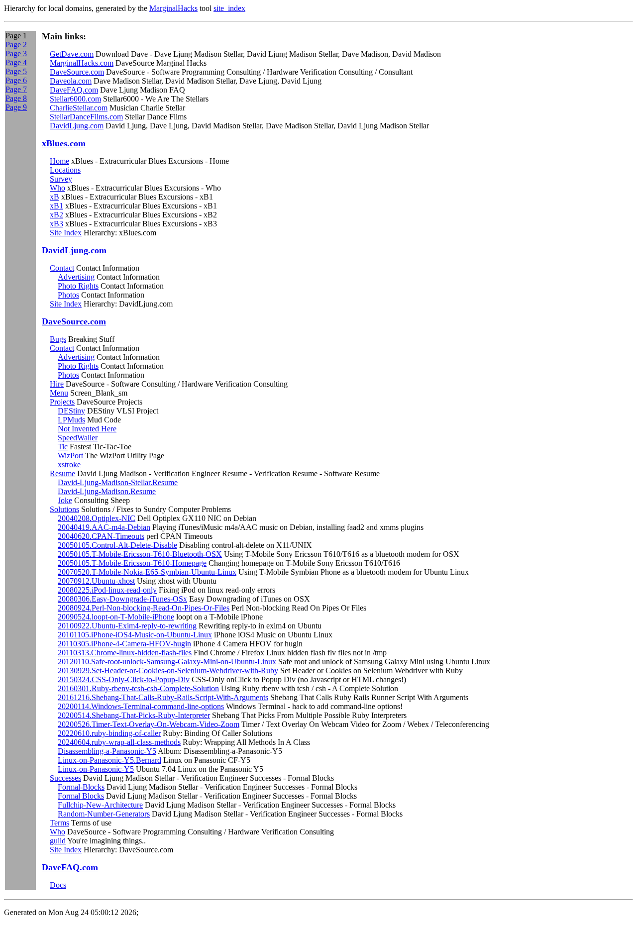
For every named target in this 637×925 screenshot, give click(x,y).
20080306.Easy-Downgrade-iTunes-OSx (122, 599)
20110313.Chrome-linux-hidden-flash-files (125, 652)
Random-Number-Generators (104, 814)
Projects (62, 402)
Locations (65, 170)
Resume (62, 473)
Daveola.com (71, 81)
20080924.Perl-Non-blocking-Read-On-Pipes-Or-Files (143, 608)
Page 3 (16, 53)
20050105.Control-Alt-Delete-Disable (117, 545)
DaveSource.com (77, 72)
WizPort (70, 455)
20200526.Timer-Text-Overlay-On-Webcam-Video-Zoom (148, 724)
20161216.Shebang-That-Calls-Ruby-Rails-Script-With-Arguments (163, 697)
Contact (62, 268)
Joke (65, 500)
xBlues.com (64, 143)
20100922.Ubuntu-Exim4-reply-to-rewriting (127, 625)
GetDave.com (72, 54)
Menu (59, 393)
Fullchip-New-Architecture (100, 805)
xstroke (69, 464)
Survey (61, 179)
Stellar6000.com (75, 99)
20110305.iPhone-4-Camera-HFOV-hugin (124, 643)
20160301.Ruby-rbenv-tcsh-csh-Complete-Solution (138, 688)
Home (59, 161)
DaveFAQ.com (74, 90)
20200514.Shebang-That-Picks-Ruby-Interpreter (134, 715)
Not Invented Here (87, 428)
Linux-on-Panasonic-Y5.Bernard (109, 760)
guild (58, 840)
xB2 (56, 214)
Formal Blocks (81, 796)
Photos (68, 295)
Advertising (76, 277)
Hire (57, 384)
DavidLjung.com (77, 125)
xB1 (56, 206)
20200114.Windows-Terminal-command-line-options (141, 706)
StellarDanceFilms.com (86, 116)
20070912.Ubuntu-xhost (96, 581)
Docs (58, 885)
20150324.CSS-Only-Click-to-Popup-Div (124, 679)
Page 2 (16, 44)
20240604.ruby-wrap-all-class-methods (119, 742)
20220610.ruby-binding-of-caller (109, 733)
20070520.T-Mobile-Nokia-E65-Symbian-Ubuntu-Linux (147, 572)
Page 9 (16, 107)
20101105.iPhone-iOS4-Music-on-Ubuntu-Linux (135, 634)
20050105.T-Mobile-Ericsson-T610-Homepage (132, 563)
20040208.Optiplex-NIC (96, 518)
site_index (229, 8)
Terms (59, 823)
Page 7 (16, 89)
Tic (63, 446)
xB (54, 197)
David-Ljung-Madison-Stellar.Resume (118, 482)
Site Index (66, 232)
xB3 (56, 223)
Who (57, 188)
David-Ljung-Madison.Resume (107, 491)
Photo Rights (78, 286)
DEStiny (71, 411)
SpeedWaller (78, 437)
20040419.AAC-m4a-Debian (104, 527)
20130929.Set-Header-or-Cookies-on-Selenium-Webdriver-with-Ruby (168, 670)
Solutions (64, 509)
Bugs (58, 339)
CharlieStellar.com (78, 107)
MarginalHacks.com (81, 63)
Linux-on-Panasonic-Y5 (96, 769)
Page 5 (16, 71)
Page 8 (16, 98)
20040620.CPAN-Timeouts (101, 536)
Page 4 (16, 62)
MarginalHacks (173, 8)
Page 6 (16, 80)
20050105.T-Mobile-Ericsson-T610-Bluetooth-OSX (140, 554)
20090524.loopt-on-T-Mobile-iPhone (116, 617)
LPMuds (71, 419)
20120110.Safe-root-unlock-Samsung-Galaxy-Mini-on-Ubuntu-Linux (167, 661)
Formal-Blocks (81, 787)
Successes (65, 778)
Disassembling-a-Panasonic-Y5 (107, 751)
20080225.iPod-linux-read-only (107, 590)
